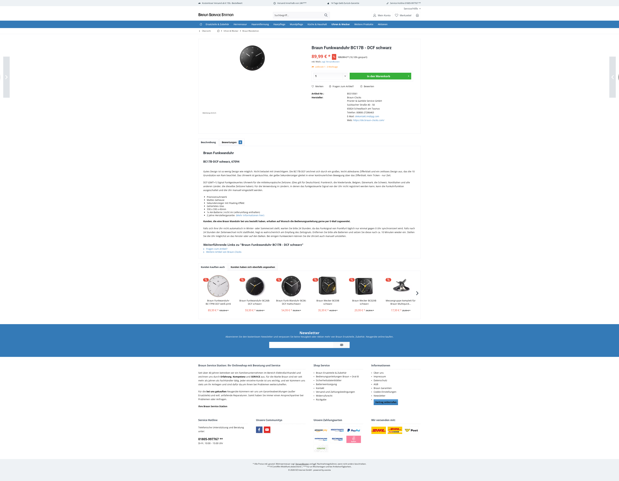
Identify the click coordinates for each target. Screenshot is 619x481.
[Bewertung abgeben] (362, 52)
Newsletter (379, 395)
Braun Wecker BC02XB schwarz (364, 302)
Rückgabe (321, 399)
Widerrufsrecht (324, 395)
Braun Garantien (383, 388)
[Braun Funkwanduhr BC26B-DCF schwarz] (254, 286)
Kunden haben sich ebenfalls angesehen (253, 267)
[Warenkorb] (417, 15)
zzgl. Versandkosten (330, 61)
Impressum (380, 376)
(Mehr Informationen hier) (250, 215)
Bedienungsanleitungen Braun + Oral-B (337, 376)
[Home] (200, 24)
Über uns (379, 372)
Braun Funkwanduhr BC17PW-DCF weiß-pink (218, 302)
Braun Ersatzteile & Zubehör (331, 372)
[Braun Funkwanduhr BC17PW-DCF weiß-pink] (218, 286)
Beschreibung (208, 142)
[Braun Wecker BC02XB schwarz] (364, 286)
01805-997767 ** (210, 439)
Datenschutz (380, 380)
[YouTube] (267, 430)
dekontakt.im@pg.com (367, 116)
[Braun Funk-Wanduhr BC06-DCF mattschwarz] (291, 286)
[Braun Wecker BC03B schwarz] (328, 286)
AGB (376, 384)
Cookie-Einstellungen (385, 391)
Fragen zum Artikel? (343, 86)
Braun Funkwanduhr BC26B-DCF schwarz (254, 302)
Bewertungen (231, 142)
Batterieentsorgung (326, 384)
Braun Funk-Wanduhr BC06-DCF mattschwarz (291, 302)
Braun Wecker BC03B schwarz (327, 302)
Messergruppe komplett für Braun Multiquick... (401, 302)
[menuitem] (411, 9)
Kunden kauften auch (213, 267)
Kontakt (320, 388)
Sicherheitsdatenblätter (329, 380)
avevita (327, 470)
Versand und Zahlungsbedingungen (335, 391)
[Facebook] (259, 430)
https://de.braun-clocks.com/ (368, 120)
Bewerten (368, 86)
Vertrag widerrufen (385, 402)
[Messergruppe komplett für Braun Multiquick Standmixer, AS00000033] (401, 286)
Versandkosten (302, 463)
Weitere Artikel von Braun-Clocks (223, 251)
